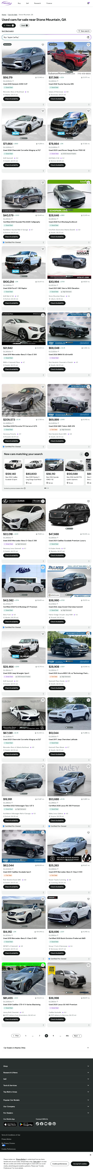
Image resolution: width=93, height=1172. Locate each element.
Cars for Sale (12, 15)
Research (37, 3)
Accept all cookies (80, 1164)
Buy (19, 3)
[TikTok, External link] (37, 1123)
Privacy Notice (6, 1139)
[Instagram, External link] (50, 1123)
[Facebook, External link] (41, 1123)
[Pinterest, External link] (54, 1123)
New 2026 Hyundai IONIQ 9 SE (52, 478)
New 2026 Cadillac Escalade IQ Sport (11, 478)
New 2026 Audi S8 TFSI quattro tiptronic (74, 478)
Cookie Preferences (9, 1149)
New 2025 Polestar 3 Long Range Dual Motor (33, 478)
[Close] (90, 1154)
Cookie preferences (59, 1164)
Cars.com (36, 1162)
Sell (27, 3)
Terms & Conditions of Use (11, 1135)
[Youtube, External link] (46, 1123)
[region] (46, 1161)
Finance (49, 3)
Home (4, 15)
